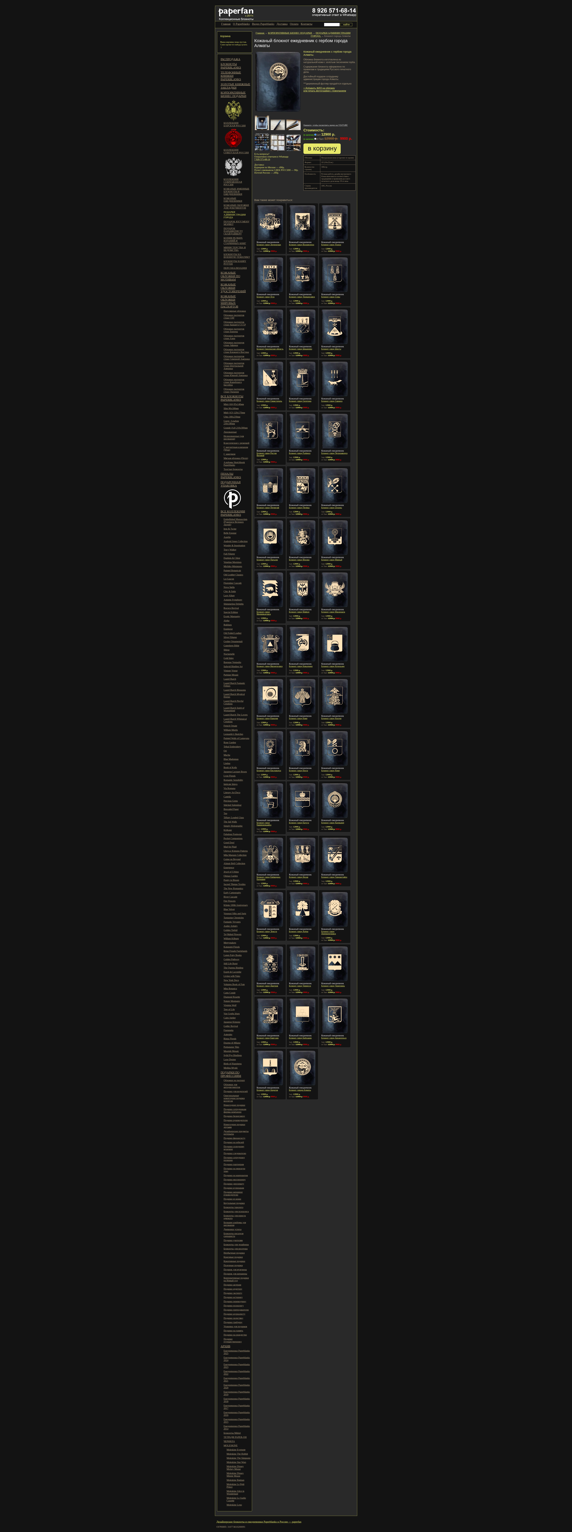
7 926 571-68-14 (262, 159)
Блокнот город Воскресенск (301, 245)
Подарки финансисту (234, 1138)
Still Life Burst (230, 963)
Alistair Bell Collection (234, 863)
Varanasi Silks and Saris (235, 913)
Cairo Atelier (230, 1018)
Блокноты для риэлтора (236, 1248)
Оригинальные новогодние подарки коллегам (234, 1098)
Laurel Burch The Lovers (236, 714)
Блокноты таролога (233, 1207)
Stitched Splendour (232, 805)
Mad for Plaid (230, 846)
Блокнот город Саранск (331, 401)
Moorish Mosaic (231, 1051)
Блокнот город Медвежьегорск (264, 613)
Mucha (227, 755)
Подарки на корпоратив (236, 1175)
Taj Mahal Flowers (232, 934)
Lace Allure (229, 595)
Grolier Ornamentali (233, 641)
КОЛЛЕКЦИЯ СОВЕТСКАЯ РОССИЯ (236, 151)
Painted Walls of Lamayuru (236, 738)
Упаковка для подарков (235, 1326)
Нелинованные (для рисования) (234, 437)
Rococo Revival (231, 608)
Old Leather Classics (233, 574)
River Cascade (230, 897)
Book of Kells (230, 767)
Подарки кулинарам (234, 1188)
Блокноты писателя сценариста (233, 1234)
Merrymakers (230, 942)
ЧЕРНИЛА (229, 1441)
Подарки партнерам (234, 1164)
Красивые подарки (233, 1257)
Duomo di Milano (232, 1043)
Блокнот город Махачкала (333, 612)
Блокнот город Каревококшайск (264, 824)
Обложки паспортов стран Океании (234, 390)
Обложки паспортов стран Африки (234, 344)
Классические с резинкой (236, 443)
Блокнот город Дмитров (267, 986)
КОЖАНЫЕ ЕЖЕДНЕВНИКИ (233, 199)
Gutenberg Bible (231, 645)
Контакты (306, 23)
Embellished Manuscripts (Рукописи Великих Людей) (235, 522)
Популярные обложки (235, 311)
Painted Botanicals (232, 570)
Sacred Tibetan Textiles (234, 884)
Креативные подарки (234, 1261)
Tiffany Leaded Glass (234, 817)
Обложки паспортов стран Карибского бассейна (234, 382)
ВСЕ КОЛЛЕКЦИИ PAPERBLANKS (233, 513)
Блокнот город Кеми (330, 771)
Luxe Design (230, 1059)
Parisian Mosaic (231, 675)
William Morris (231, 730)
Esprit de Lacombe (232, 972)
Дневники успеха (232, 1229)
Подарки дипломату (234, 1183)
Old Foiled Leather (232, 633)
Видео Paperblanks (263, 23)
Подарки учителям (233, 1240)
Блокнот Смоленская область (270, 349)
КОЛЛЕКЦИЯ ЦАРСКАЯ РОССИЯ (235, 124)
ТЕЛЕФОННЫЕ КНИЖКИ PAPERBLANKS (231, 76)
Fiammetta (228, 1030)
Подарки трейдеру (233, 1322)
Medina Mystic (231, 1068)
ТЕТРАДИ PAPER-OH (235, 1437)
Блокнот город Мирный (331, 560)
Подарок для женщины (235, 1273)
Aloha (226, 620)
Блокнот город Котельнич (333, 666)
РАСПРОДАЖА (230, 59)
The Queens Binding (233, 967)
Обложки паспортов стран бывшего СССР (235, 323)
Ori (225, 751)
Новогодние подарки (234, 1105)
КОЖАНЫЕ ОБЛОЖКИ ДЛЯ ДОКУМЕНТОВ (236, 206)
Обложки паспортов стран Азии (234, 337)
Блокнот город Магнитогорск (270, 666)
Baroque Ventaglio (232, 662)
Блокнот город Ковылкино (301, 666)
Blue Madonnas (231, 759)
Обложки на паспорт (234, 1080)
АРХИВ (225, 1346)
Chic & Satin (230, 591)
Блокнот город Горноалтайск (334, 877)
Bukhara (228, 624)
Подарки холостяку (233, 1318)
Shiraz (227, 650)
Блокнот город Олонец (331, 508)
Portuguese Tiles (231, 1047)
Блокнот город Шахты (331, 349)
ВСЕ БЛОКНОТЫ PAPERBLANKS (232, 398)
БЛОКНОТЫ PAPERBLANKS (231, 65)
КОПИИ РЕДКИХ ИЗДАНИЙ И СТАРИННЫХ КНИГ (235, 241)
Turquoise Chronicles (234, 917)
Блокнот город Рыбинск (299, 453)
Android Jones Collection (236, 541)
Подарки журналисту (234, 1314)
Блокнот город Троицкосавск (302, 297)
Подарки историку (233, 1297)
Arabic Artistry (231, 926)
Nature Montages (232, 1001)
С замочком (229, 454)
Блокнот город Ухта (265, 297)
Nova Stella (229, 587)
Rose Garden (230, 742)
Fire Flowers (230, 901)
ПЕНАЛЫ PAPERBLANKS (231, 475)
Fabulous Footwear (233, 834)
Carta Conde (230, 992)
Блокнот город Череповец (333, 986)
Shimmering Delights (234, 604)
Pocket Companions (233, 838)
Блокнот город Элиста (267, 931)
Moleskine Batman (235, 1480)
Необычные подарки (234, 1253)
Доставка (282, 23)
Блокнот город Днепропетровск (328, 932)
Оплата (294, 23)
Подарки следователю (235, 1153)
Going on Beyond (232, 859)
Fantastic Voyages (232, 922)
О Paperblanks (241, 23)
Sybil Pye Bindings (233, 1055)
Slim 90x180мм (231, 408)
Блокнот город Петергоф (268, 508)
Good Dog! (229, 842)
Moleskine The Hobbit (237, 1454)
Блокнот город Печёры (299, 508)
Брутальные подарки (234, 1203)
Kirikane (228, 830)
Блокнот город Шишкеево (300, 349)
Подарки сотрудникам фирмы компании (235, 1110)
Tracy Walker (230, 549)
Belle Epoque (230, 533)
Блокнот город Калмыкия (332, 823)
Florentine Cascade (233, 583)
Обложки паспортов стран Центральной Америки (234, 366)
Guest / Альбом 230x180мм (231, 422)
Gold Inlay (229, 658)
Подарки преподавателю (236, 1310)
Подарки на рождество (235, 1335)
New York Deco (231, 980)
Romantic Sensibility (233, 780)
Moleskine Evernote (236, 1449)
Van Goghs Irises (232, 1013)
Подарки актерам (232, 1284)
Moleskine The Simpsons (238, 1458)
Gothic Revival (231, 1026)
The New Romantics (233, 888)
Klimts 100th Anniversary (236, 905)
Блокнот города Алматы (300, 1090)
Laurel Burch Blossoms (235, 690)
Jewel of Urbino (231, 872)
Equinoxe (228, 629)
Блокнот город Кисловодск (269, 771)
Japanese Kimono (232, 1022)
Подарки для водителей (236, 1091)
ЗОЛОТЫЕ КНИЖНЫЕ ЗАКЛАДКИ (235, 86)
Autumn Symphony (233, 599)
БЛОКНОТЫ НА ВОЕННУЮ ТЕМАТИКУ (237, 255)
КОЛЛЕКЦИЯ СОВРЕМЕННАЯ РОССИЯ (233, 182)
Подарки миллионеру (235, 1179)
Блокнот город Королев (267, 718)
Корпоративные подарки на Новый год (236, 1279)
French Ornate (230, 726)
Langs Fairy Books (233, 955)
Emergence (229, 867)
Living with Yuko (232, 976)
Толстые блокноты (233, 469)
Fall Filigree (229, 554)
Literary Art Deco (232, 792)
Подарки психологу (234, 1305)
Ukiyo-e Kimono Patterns (236, 851)
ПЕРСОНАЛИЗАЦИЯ (235, 268)
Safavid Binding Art (233, 666)
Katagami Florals (232, 947)
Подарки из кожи (232, 1199)
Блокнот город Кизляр (331, 718)
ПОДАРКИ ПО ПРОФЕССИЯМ (231, 1074)
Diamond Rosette (232, 997)
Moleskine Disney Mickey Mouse (235, 1467)
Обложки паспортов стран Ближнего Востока (236, 350)
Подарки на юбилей (234, 1142)
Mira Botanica (230, 988)
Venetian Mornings (232, 562)
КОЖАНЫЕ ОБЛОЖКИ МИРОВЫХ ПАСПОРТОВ (229, 301)
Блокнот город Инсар (298, 877)
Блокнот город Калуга (299, 823)
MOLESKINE (231, 1445)
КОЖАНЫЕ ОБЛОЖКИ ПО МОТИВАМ (230, 276)
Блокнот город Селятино (300, 401)
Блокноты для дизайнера (236, 1244)
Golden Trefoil (230, 930)
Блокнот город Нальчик (267, 560)
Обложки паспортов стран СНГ (234, 316)
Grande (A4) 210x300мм (236, 428)
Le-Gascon (229, 579)
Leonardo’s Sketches (233, 734)
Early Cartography (232, 892)
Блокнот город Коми (298, 718)
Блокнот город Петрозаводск (334, 453)
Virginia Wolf (230, 1005)
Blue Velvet (229, 909)
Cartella (227, 796)
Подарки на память (233, 1330)
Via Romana (229, 788)
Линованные (230, 432)
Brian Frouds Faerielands (235, 951)
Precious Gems (231, 801)
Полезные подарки (233, 1265)
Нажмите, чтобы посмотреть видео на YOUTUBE (325, 125)
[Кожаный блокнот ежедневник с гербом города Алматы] (262, 122)
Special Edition (231, 612)
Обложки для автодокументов (232, 1085)
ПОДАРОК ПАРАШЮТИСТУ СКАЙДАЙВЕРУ (233, 231)
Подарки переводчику (235, 1301)
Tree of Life (229, 1009)
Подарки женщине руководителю (233, 1193)
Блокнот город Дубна (298, 931)
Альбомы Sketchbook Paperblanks (234, 463)
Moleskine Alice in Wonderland (235, 1492)
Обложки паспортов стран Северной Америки (237, 357)
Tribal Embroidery (232, 746)
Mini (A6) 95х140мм (234, 404)
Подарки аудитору (233, 1289)
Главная (226, 23)
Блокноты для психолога (236, 1211)
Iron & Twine (230, 529)
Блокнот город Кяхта (298, 771)
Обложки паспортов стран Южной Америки (236, 374)
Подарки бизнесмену (234, 1116)
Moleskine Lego (234, 1505)
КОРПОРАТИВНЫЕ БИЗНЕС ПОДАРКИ (233, 94)
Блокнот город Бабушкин (300, 1038)
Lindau (227, 763)
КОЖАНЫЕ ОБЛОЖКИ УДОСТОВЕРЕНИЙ (233, 288)
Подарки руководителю (236, 1120)
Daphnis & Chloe (232, 558)
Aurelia (227, 537)
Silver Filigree (230, 637)
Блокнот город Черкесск (300, 986)
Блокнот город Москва (299, 560)
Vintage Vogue (231, 670)
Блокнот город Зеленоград (269, 245)
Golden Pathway (231, 959)
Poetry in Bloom (231, 880)
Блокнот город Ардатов (267, 1090)
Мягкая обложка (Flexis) (236, 458)
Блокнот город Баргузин (268, 1038)
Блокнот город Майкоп (299, 612)
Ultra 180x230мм (232, 417)
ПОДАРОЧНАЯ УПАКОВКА (231, 483)
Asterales (228, 1034)
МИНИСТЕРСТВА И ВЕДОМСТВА (235, 248)
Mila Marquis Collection (235, 855)
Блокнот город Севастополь (269, 401)
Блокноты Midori (232, 1433)
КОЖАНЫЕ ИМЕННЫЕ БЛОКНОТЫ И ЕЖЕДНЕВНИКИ (236, 191)
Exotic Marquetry (232, 616)
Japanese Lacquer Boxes (235, 771)
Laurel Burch (230, 679)
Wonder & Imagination (234, 545)
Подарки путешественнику (233, 1340)
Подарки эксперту (233, 1293)
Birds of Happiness (233, 1063)
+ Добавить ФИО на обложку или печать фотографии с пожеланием (324, 89)
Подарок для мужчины (235, 1269)
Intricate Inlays (230, 784)
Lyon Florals (230, 776)
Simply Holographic (233, 826)
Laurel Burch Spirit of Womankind (234, 709)
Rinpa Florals (230, 1038)
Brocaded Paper (231, 809)
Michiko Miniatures (233, 566)
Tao (225, 813)
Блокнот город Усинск (331, 245)
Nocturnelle (229, 654)
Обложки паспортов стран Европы (234, 330)
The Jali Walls (230, 821)
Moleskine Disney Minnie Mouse (235, 1474)
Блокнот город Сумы (330, 297)
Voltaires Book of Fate (234, 984)
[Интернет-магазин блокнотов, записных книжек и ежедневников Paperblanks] (236, 21)
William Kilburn (231, 938)
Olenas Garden (231, 876)
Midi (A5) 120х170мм (234, 412)
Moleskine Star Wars (236, 1462)
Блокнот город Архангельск (333, 1038)
